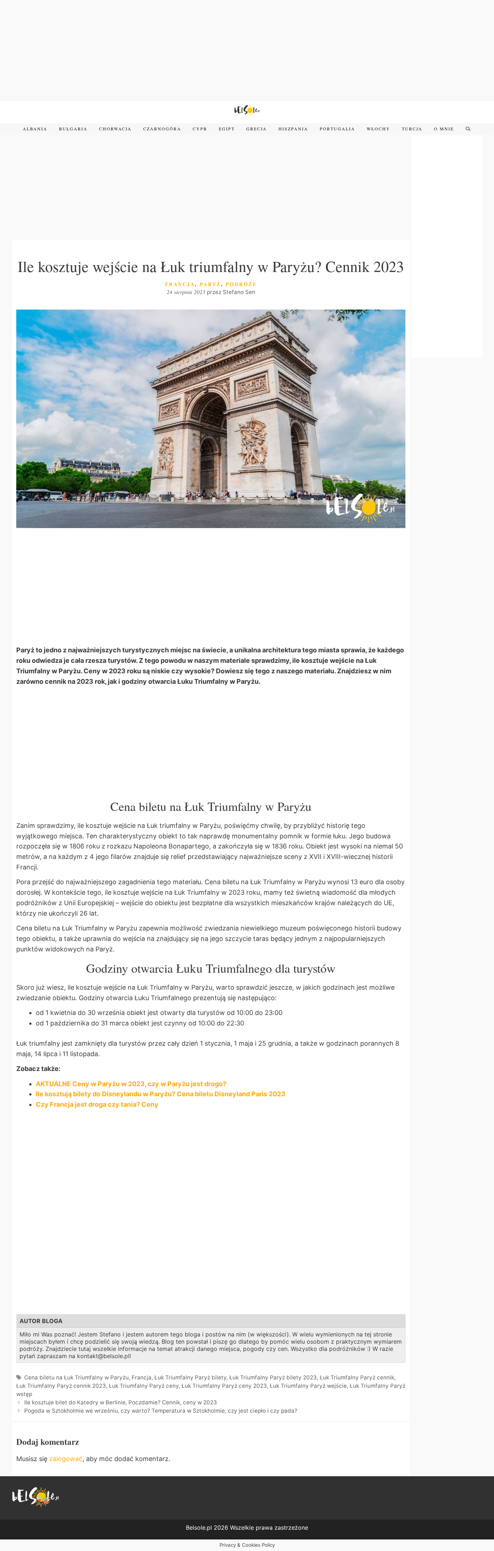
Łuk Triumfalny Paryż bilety (190, 1377)
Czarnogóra (162, 128)
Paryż (210, 284)
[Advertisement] (247, 50)
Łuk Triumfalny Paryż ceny (144, 1385)
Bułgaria (73, 128)
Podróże (241, 284)
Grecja (256, 128)
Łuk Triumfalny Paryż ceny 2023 (224, 1385)
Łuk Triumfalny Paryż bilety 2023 (273, 1377)
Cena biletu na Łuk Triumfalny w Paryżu (76, 1377)
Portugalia (337, 128)
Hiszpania (293, 128)
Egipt (227, 128)
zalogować (65, 1459)
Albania (35, 128)
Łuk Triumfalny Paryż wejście (308, 1385)
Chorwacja (115, 128)
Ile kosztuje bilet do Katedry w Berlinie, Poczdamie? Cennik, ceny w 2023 (120, 1402)
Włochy (378, 128)
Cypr (200, 128)
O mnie (444, 128)
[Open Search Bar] (468, 129)
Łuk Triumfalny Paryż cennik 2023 (61, 1385)
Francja (180, 284)
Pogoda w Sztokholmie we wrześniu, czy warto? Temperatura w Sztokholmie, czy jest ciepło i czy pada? (161, 1410)
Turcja (412, 128)
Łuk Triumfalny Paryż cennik (357, 1377)
